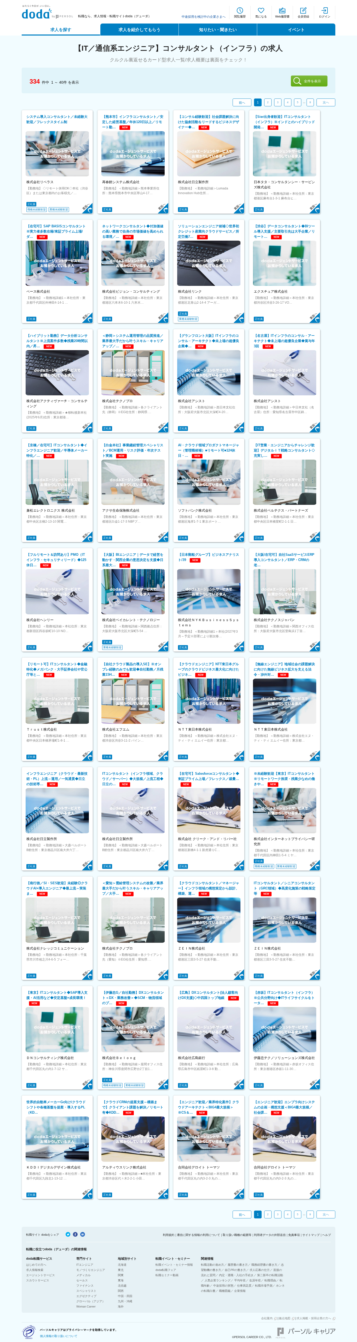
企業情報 (240, 1290)
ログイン (324, 16)
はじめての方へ (36, 1264)
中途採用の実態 (223, 1285)
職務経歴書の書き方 (264, 1264)
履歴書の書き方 (238, 1264)
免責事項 (294, 1234)
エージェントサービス (40, 1275)
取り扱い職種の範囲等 (237, 1234)
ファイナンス (85, 1285)
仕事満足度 (244, 1285)
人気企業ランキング (218, 1280)
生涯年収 (255, 1280)
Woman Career (86, 1306)
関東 (121, 1275)
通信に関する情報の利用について (198, 1234)
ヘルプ (326, 1234)
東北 (121, 1269)
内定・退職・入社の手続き (236, 1275)
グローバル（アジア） (90, 1301)
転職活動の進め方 (212, 1264)
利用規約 (168, 1234)
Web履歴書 (282, 16)
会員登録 (303, 16)
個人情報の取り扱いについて (58, 1336)
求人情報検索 (34, 1269)
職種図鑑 (225, 1290)
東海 (121, 1280)
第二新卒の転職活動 (270, 1275)
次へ (326, 102)
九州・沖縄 (125, 1301)
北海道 (122, 1264)
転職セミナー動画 (167, 1275)
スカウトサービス (37, 1280)
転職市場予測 (263, 1285)
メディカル (83, 1275)
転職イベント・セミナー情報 (174, 1264)
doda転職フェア (166, 1269)
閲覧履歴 (240, 16)
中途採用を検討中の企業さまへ (204, 17)
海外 (121, 1306)
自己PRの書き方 (235, 1269)
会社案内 (267, 1318)
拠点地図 (284, 1318)
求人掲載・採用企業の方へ (314, 1318)
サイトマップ (311, 1234)
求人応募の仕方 (260, 1269)
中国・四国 (125, 1296)
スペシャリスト (86, 1290)
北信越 (122, 1285)
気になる (261, 16)
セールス (82, 1280)
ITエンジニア (84, 1264)
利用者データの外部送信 (270, 1234)
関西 (121, 1290)
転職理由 (270, 1280)
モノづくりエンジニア (90, 1269)
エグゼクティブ (86, 1296)
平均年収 (240, 1280)
